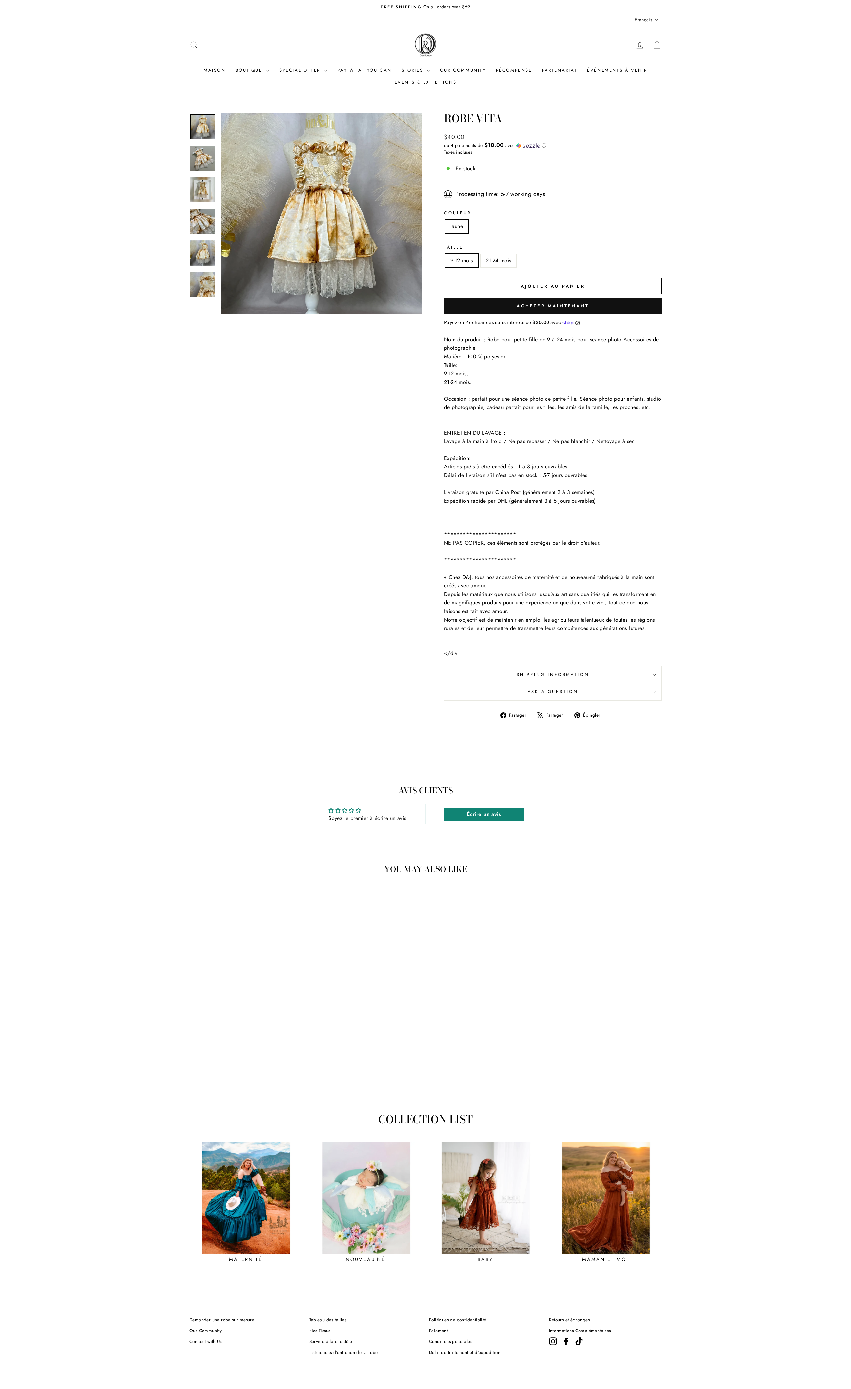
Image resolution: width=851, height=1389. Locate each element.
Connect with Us (205, 1341)
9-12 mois (461, 260)
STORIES (413, 70)
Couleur (457, 213)
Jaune (456, 226)
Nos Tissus (319, 1330)
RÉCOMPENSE (514, 70)
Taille (453, 247)
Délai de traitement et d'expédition (464, 1352)
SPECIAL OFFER (300, 70)
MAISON (215, 70)
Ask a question (553, 691)
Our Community (205, 1330)
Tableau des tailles (328, 1319)
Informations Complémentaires (580, 1330)
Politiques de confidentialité (457, 1319)
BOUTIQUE (250, 70)
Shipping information (553, 674)
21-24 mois (498, 260)
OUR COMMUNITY (463, 70)
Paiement (438, 1330)
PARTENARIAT (559, 70)
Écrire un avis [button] (484, 814)
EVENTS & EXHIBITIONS (426, 82)
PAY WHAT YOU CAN (364, 70)
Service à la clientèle (330, 1341)
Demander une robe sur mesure (221, 1319)
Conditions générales (450, 1341)
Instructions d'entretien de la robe (343, 1352)
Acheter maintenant (553, 306)
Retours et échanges (569, 1319)
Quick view (245, 1050)
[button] (553, 145)
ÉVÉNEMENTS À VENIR (617, 70)
